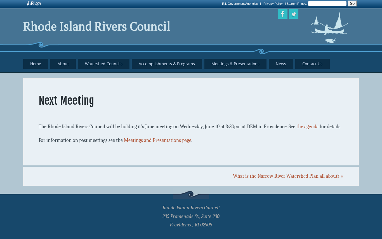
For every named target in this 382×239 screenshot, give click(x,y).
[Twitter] (293, 14)
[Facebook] (282, 14)
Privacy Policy (273, 3)
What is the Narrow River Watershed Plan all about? (288, 176)
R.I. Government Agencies (240, 3)
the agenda (307, 127)
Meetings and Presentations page (157, 140)
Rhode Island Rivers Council (96, 26)
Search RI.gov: (297, 3)
